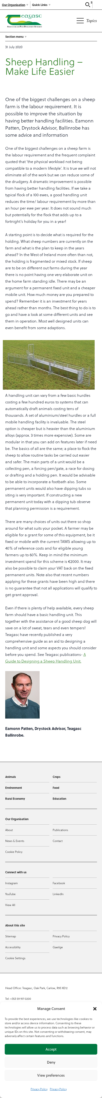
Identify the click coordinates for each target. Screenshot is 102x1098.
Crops (56, 777)
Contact (58, 841)
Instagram (11, 883)
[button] (95, 1008)
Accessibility (12, 947)
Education (59, 798)
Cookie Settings (15, 958)
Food (56, 787)
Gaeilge (58, 947)
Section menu (14, 36)
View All (10, 905)
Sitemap (10, 936)
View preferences (51, 1075)
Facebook (59, 883)
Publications (60, 830)
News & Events (14, 841)
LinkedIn (58, 894)
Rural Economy (15, 798)
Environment (13, 787)
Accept (51, 1049)
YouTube (10, 894)
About (9, 830)
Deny (51, 1062)
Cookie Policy (13, 852)
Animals (10, 777)
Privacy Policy (39, 1089)
